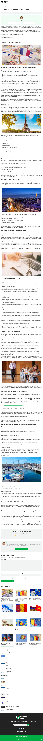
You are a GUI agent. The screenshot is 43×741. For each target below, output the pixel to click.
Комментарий (3, 559)
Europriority (8, 693)
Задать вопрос (33, 721)
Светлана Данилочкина (21, 20)
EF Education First (16, 405)
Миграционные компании (15, 721)
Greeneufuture (8, 668)
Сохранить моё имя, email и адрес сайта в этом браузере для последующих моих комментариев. (19, 578)
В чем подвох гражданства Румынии (12, 706)
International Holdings (9, 671)
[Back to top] (41, 739)
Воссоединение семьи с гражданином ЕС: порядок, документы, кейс (5, 614)
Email (23, 573)
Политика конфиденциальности (21, 736)
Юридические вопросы (7, 6)
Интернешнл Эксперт (8, 405)
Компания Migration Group (10, 652)
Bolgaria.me (8, 665)
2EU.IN (7, 662)
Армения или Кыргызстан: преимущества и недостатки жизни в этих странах (35, 614)
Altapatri (7, 658)
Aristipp (7, 697)
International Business (9, 709)
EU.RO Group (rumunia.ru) (10, 701)
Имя (2, 573)
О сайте (8, 721)
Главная (2, 6)
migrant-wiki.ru (24, 739)
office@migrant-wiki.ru (21, 731)
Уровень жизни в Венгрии (5, 684)
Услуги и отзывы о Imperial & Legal (12, 690)
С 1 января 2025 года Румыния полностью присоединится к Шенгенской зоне (34, 629)
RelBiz (21, 405)
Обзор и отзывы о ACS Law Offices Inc (13, 687)
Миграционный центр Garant (11, 655)
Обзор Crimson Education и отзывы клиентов (14, 649)
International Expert (9, 677)
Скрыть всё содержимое (10, 37)
